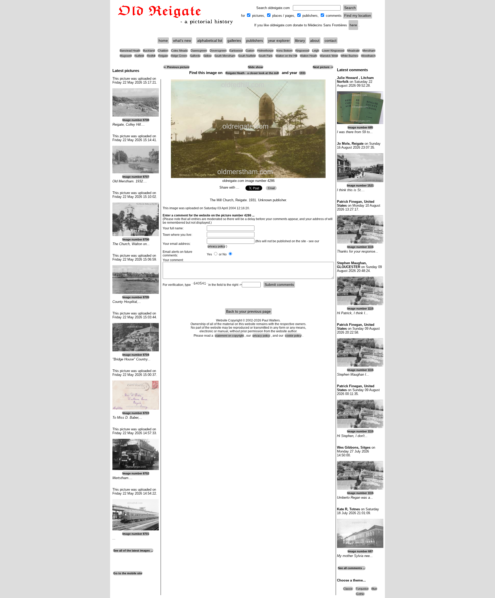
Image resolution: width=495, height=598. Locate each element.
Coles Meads (179, 50)
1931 (302, 73)
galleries (234, 40)
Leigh (315, 50)
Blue (374, 588)
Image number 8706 (135, 239)
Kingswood (302, 50)
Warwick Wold (329, 55)
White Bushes (349, 55)
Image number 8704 (135, 354)
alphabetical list (209, 40)
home (163, 40)
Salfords (195, 55)
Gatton (250, 50)
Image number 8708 (135, 120)
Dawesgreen (199, 50)
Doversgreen (218, 50)
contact (330, 40)
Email (271, 188)
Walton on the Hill (286, 55)
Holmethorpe (265, 50)
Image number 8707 (135, 176)
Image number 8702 (135, 473)
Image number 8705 (135, 297)
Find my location (357, 15)
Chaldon (163, 50)
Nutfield (139, 55)
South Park (266, 55)
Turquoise (362, 588)
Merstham (368, 50)
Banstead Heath (130, 50)
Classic (348, 588)
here (353, 25)
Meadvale (353, 50)
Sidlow (207, 55)
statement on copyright (229, 335)
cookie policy (293, 335)
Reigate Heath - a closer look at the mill (252, 73)
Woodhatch (368, 55)
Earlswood (236, 50)
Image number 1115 (360, 246)
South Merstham (224, 55)
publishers (254, 40)
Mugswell (125, 55)
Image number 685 (360, 127)
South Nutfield (246, 55)
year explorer (279, 40)
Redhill (151, 55)
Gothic (360, 593)
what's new (182, 40)
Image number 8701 (135, 533)
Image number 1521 (360, 185)
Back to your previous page (248, 311)
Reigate (163, 55)
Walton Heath (308, 55)
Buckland (149, 50)
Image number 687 (360, 551)
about (314, 40)
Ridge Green (179, 55)
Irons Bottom (284, 50)
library (300, 40)
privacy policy (216, 246)
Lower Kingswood (333, 50)
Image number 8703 (135, 413)
